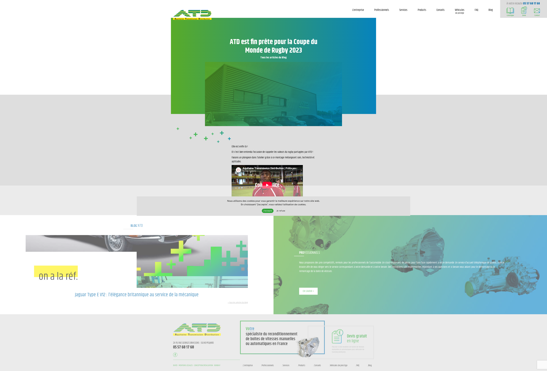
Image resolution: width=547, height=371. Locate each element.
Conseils (440, 10)
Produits (422, 10)
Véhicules (459, 11)
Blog (490, 10)
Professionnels (381, 10)
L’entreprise (358, 10)
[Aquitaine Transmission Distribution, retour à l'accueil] (192, 19)
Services (403, 10)
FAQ (476, 10)
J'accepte (267, 211)
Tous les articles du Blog (273, 57)
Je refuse (280, 211)
